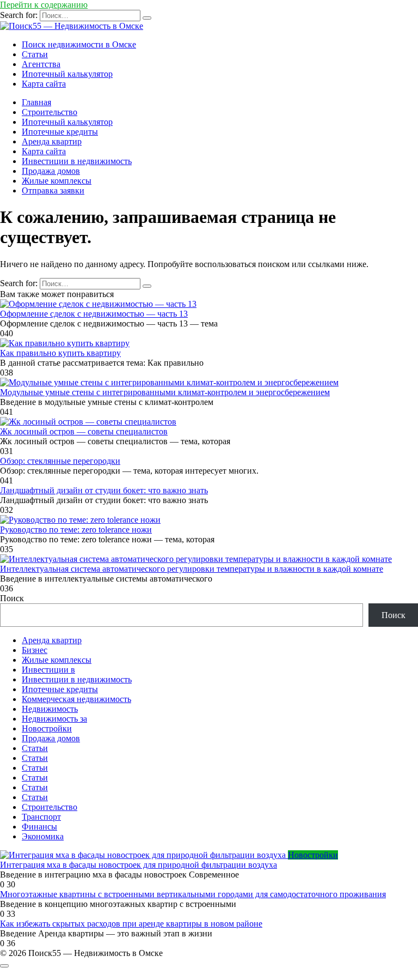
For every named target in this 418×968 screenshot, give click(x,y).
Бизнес (34, 650)
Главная (36, 102)
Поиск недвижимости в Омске (79, 44)
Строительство (49, 112)
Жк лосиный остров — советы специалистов (84, 431)
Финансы (39, 826)
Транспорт (41, 816)
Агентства (41, 64)
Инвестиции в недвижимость (77, 161)
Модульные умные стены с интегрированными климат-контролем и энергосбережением (165, 392)
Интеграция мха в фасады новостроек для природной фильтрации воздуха (138, 864)
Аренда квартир (52, 141)
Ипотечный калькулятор (67, 73)
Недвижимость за (54, 718)
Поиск (12, 598)
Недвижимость (50, 708)
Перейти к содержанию (44, 4)
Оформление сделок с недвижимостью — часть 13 (94, 313)
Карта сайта (44, 83)
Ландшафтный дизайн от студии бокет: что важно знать (104, 490)
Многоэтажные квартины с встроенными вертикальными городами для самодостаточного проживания (193, 894)
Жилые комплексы (56, 180)
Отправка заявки (53, 190)
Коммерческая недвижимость (76, 699)
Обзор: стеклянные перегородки (60, 460)
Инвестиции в (48, 669)
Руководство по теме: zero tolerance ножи (76, 529)
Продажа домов (51, 171)
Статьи (35, 54)
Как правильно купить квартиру (60, 353)
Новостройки (47, 728)
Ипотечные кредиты (60, 131)
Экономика (43, 836)
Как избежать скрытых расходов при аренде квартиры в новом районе (131, 923)
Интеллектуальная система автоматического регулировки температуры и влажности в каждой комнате (191, 568)
